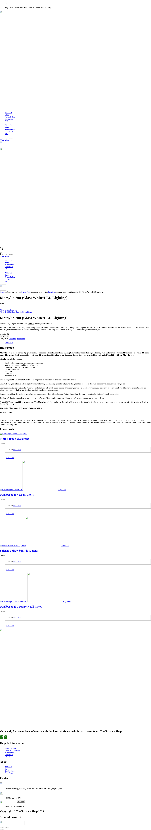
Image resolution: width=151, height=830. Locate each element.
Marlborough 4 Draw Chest (17, 494)
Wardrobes (21, 339)
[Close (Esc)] (8, 827)
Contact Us (9, 119)
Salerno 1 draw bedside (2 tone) (19, 550)
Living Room (26, 292)
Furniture (51, 292)
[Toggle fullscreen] (3, 827)
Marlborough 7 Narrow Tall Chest (21, 606)
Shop (7, 115)
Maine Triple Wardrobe (14, 438)
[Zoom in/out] (1, 827)
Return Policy (10, 117)
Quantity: (3, 334)
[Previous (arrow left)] (1, 829)
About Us (8, 113)
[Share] (6, 827)
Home (2, 292)
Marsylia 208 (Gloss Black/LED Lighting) (16, 312)
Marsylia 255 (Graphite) (9, 310)
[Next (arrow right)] (3, 829)
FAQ (6, 121)
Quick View (9, 458)
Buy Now (21, 801)
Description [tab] (9, 343)
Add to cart (4, 336)
